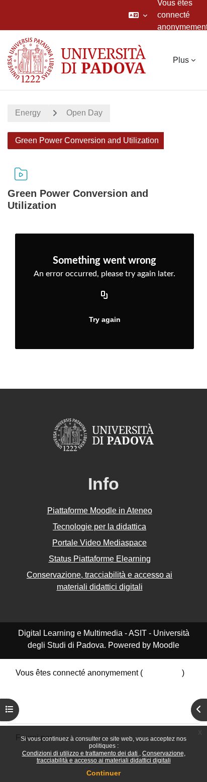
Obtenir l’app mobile (51, 709)
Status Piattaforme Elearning (100, 558)
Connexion (162, 672)
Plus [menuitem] (181, 60)
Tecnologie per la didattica (99, 526)
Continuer (103, 773)
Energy (28, 112)
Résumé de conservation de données (82, 685)
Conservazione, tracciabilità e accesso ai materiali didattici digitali (111, 757)
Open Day (84, 112)
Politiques (33, 697)
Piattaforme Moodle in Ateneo (99, 510)
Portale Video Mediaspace (99, 542)
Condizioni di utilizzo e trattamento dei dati (80, 753)
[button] (138, 15)
